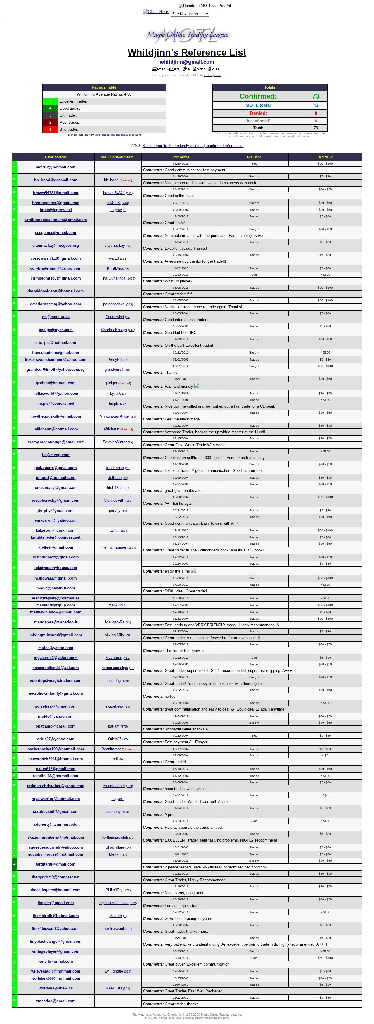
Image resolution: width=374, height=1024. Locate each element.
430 (125, 680)
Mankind (115, 605)
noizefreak (115, 706)
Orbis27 (114, 739)
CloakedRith (114, 500)
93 (130, 442)
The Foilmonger (113, 547)
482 (128, 369)
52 (129, 635)
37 (125, 739)
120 (127, 890)
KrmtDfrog (115, 268)
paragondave (114, 304)
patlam (114, 726)
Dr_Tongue (114, 971)
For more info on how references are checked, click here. (104, 134)
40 (129, 245)
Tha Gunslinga (113, 278)
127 (126, 658)
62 (122, 759)
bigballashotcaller (114, 903)
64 (124, 510)
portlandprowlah (115, 837)
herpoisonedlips (115, 668)
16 (132, 837)
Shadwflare (114, 847)
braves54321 (114, 193)
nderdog (114, 680)
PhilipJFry (113, 890)
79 (132, 668)
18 (125, 478)
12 (128, 622)
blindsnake (115, 468)
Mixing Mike (115, 635)
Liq (113, 799)
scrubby (114, 811)
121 (126, 988)
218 (123, 258)
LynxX (115, 393)
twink (114, 530)
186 (123, 530)
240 (125, 203)
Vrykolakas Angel (114, 416)
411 (129, 193)
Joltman (115, 477)
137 (123, 403)
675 (129, 304)
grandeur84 (114, 369)
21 (126, 487)
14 (127, 706)
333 (129, 786)
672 (133, 903)
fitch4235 (114, 487)
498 (121, 799)
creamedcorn (114, 786)
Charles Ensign (114, 329)
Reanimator (111, 749)
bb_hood (111, 180)
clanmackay (115, 245)
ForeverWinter (115, 442)
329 (127, 971)
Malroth (115, 915)
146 (131, 330)
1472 (130, 278)
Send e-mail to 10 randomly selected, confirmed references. (193, 146)
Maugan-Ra (114, 622)
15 (127, 468)
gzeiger (111, 383)
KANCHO (114, 988)
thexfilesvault (114, 928)
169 (128, 500)
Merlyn (114, 854)
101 (129, 928)
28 (133, 416)
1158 (131, 547)
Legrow (116, 210)
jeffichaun (111, 429)
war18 (114, 258)
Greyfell (115, 359)
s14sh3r (114, 203)
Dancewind (114, 317)
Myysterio (113, 658)
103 (125, 811)
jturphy (114, 510)
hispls (114, 403)
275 (124, 726)
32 (127, 317)
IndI (115, 759)
